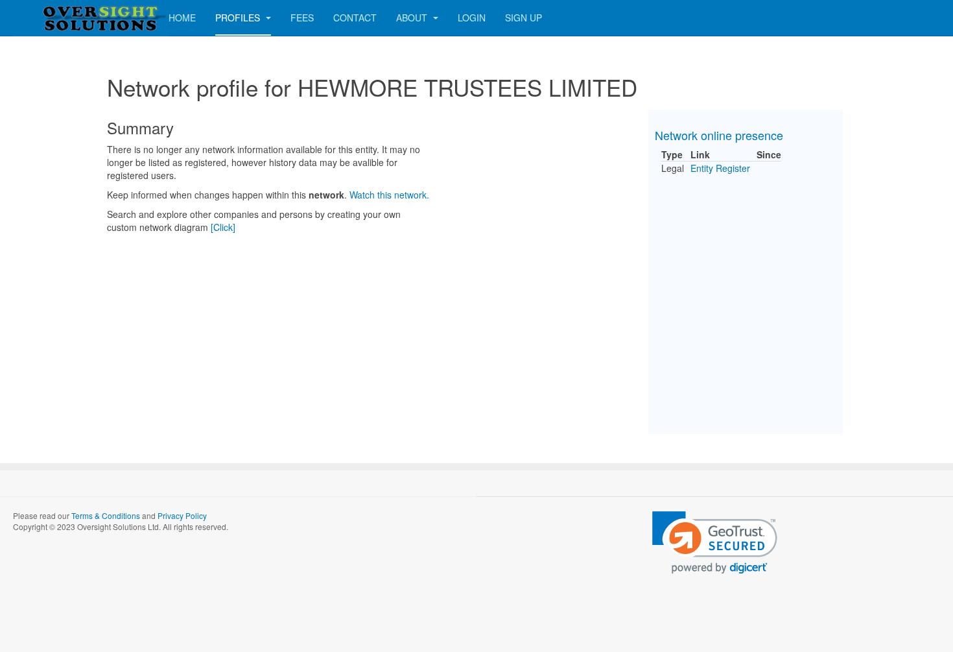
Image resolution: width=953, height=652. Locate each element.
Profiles (239, 17)
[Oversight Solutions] (65, 18)
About (413, 17)
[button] (715, 542)
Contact (355, 17)
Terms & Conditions (105, 515)
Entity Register (720, 168)
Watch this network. (389, 194)
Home (182, 17)
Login (472, 17)
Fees (302, 17)
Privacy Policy (182, 515)
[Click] (223, 227)
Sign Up (523, 17)
